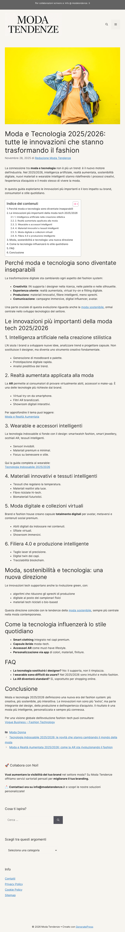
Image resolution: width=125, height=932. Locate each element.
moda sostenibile (92, 307)
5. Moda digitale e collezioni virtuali (33, 232)
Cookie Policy (13, 889)
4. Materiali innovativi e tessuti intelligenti (37, 228)
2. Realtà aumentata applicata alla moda (36, 220)
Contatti (10, 878)
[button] (106, 24)
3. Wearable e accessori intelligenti (33, 224)
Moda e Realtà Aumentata (22, 416)
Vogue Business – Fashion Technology (30, 722)
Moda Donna (17, 732)
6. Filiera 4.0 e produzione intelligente (35, 236)
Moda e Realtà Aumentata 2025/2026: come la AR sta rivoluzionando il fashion (61, 747)
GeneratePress (84, 926)
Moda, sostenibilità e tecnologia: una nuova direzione (41, 239)
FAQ (11, 248)
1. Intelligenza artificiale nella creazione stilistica (39, 217)
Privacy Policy (14, 884)
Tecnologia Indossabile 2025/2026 (27, 467)
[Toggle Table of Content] (74, 204)
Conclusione (16, 252)
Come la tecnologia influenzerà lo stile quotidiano (38, 244)
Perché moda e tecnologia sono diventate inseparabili (41, 208)
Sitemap (10, 895)
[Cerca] (58, 820)
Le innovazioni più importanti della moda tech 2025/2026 (43, 213)
